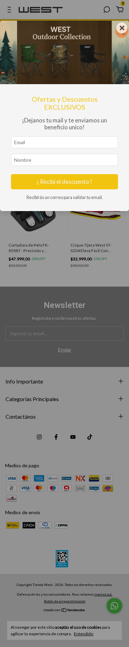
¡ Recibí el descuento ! (64, 181)
